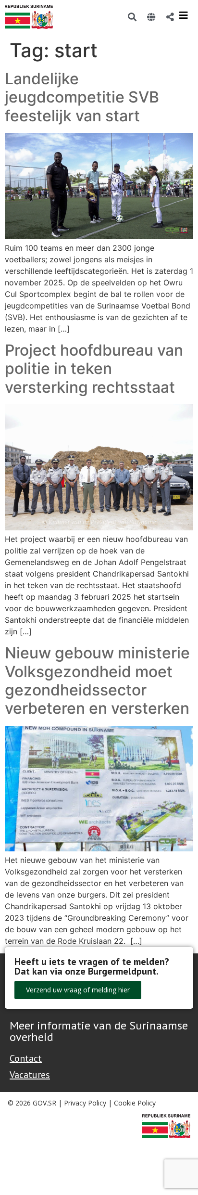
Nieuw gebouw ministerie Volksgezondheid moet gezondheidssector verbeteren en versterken (97, 680)
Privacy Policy (85, 1102)
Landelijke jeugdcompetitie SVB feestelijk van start (82, 97)
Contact (26, 1058)
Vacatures (30, 1074)
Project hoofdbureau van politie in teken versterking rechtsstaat (94, 369)
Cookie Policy (135, 1102)
